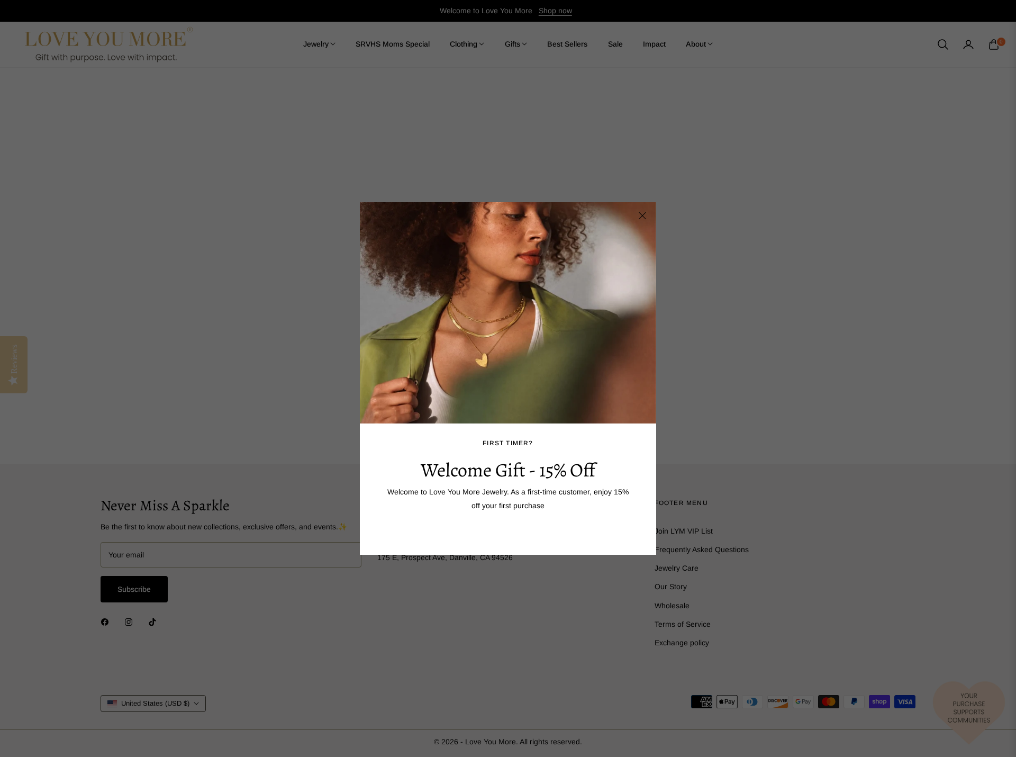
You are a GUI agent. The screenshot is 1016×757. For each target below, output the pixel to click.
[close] (642, 216)
